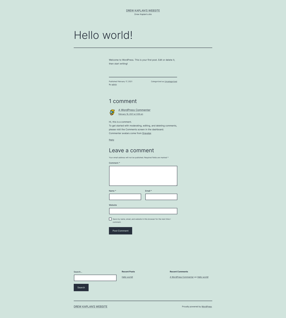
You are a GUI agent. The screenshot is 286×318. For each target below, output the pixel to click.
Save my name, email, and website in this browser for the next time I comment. (142, 220)
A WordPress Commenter (134, 110)
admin (114, 84)
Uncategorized (171, 81)
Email (148, 191)
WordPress (207, 306)
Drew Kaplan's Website (143, 10)
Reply (111, 140)
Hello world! (127, 277)
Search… (78, 272)
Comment (114, 163)
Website (113, 205)
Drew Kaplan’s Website (90, 306)
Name (112, 191)
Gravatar (146, 133)
